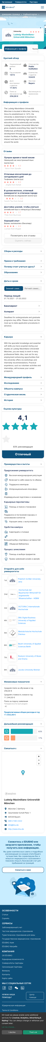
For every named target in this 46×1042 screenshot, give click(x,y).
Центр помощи (32, 995)
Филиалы (6, 971)
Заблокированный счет (12, 927)
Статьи (5, 914)
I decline (11, 1032)
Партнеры (34, 2)
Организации (7, 2)
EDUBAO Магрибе (9, 946)
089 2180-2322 (15, 821)
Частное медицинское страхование (17, 931)
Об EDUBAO (7, 955)
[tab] (23, 251)
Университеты (21, 2)
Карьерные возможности (13, 959)
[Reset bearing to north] (39, 764)
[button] (42, 7)
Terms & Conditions (10, 1010)
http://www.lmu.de (16, 829)
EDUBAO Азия (8, 942)
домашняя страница (11, 14)
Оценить (5, 918)
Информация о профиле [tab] (15, 49)
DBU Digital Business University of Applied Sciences (27, 620)
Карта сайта (7, 978)
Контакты (6, 974)
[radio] (31, 32)
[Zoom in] (39, 756)
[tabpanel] (23, 444)
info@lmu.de (13, 825)
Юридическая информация (13, 1005)
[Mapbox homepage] (10, 793)
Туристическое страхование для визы (18, 935)
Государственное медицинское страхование (21, 939)
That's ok (33, 1032)
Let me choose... (9, 1027)
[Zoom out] (39, 760)
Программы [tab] (37, 49)
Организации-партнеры (12, 967)
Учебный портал (30, 14)
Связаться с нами (23, 870)
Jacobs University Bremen (29, 670)
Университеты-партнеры (12, 963)
